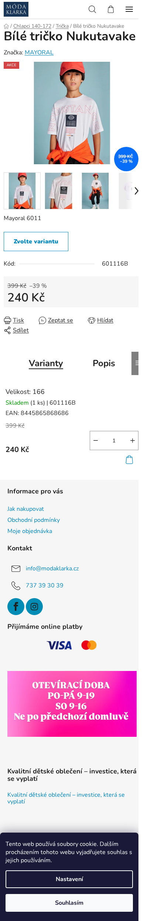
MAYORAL (39, 52)
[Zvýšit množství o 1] (132, 440)
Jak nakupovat (25, 509)
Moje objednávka (29, 531)
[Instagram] (34, 606)
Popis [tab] (104, 363)
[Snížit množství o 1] (95, 440)
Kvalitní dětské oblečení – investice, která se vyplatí (66, 798)
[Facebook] (15, 606)
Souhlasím (69, 903)
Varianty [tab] (46, 363)
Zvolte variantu (36, 241)
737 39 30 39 (45, 585)
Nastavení (69, 879)
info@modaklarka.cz (52, 568)
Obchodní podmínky (33, 520)
